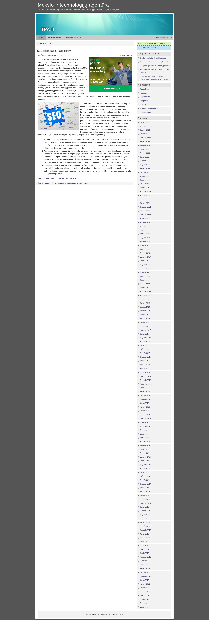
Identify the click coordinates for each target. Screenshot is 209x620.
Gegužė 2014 (145, 480)
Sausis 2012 (144, 588)
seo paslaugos (70, 183)
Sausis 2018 (144, 322)
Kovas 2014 (144, 488)
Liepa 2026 (144, 122)
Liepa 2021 (144, 199)
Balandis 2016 (145, 399)
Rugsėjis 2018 (145, 292)
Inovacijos (144, 93)
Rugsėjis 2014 (145, 465)
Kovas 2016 (144, 403)
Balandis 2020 (145, 242)
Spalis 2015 (144, 422)
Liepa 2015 (144, 434)
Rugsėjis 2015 (145, 426)
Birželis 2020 (145, 234)
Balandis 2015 (145, 445)
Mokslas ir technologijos (149, 108)
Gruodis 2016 (145, 372)
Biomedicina (144, 89)
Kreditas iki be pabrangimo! (153, 44)
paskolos (163, 37)
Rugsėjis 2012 (145, 557)
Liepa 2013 (144, 519)
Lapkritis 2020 (145, 215)
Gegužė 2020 (145, 238)
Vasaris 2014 (145, 492)
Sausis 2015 (144, 449)
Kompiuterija (145, 101)
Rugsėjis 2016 (145, 380)
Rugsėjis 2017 (145, 338)
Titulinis (41, 37)
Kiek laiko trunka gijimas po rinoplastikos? (154, 62)
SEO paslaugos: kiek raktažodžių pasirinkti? (155, 66)
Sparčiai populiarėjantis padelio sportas (153, 58)
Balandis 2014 (145, 484)
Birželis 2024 (145, 130)
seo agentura (59, 183)
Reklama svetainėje (54, 37)
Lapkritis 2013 (145, 503)
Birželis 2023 (145, 142)
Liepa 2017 (144, 345)
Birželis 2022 (145, 169)
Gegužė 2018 (145, 307)
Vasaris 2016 (145, 407)
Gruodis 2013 (145, 499)
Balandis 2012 (145, 576)
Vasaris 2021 (145, 211)
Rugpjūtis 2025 (146, 126)
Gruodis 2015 (145, 415)
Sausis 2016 (144, 411)
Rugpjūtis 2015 (146, 430)
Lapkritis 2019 (145, 257)
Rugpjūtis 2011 (145, 603)
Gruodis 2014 (145, 453)
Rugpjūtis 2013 (146, 515)
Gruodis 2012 (145, 545)
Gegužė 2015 (145, 442)
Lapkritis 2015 (145, 419)
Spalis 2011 (144, 599)
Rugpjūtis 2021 (146, 195)
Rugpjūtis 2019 (146, 265)
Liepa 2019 (144, 269)
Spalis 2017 (144, 334)
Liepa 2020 (144, 230)
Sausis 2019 (144, 280)
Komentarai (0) (127, 55)
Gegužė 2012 (145, 572)
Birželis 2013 (145, 522)
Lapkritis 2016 (145, 376)
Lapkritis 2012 (145, 549)
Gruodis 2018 (145, 284)
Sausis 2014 (144, 495)
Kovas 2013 (144, 534)
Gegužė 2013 (145, 526)
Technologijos (145, 112)
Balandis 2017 (145, 357)
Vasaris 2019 (145, 276)
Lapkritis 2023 (145, 138)
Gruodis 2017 (145, 326)
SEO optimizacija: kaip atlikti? (54, 50)
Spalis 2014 (144, 461)
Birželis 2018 (145, 303)
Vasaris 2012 (145, 584)
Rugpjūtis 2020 (146, 226)
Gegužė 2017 (145, 353)
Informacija (47, 55)
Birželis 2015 (145, 438)
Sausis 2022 (144, 180)
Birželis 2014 (145, 476)
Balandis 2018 (145, 311)
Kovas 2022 (144, 176)
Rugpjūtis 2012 (146, 561)
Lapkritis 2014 (145, 457)
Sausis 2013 (144, 542)
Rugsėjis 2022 (145, 161)
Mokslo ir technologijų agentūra (73, 5)
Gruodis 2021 (145, 184)
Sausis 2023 (144, 149)
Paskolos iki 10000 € (148, 48)
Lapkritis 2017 (145, 330)
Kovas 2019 (144, 272)
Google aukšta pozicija (73, 37)
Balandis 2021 (145, 207)
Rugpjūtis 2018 (146, 295)
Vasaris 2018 (145, 319)
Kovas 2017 (144, 361)
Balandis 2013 (145, 530)
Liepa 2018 (144, 299)
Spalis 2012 (144, 553)
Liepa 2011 (144, 607)
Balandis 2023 (145, 145)
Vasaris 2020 (145, 249)
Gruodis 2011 (145, 592)
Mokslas (143, 105)
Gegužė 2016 (145, 395)
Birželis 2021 (145, 203)
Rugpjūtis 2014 (146, 469)
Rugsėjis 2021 (145, 192)
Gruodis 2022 (145, 153)
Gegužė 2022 (145, 172)
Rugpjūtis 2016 (146, 384)
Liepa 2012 (144, 565)
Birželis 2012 (145, 569)
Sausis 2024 (144, 134)
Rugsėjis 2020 (145, 222)
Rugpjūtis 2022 (146, 165)
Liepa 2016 (144, 388)
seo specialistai (82, 183)
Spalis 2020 (144, 219)
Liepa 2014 (144, 472)
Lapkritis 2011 (145, 595)
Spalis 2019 (144, 261)
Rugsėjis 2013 (145, 511)
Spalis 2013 (144, 507)
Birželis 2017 (145, 349)
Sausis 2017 (144, 369)
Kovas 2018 (144, 315)
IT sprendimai (45, 183)
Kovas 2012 (144, 580)
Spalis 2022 (144, 157)
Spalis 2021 (144, 188)
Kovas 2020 (144, 245)
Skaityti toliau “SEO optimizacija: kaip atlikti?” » (57, 178)
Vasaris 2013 (145, 538)
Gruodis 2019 (145, 253)
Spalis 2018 (144, 288)
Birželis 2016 (145, 392)
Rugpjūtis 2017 (146, 342)
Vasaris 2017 (145, 365)
